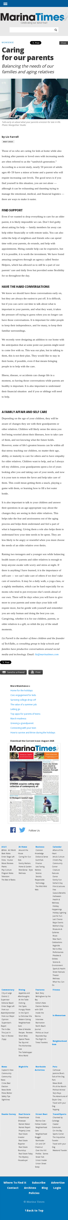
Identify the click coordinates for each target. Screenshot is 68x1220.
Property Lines (24, 1130)
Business (40, 847)
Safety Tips (6, 1096)
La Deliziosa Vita (25, 1016)
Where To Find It (14, 1182)
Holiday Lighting (59, 912)
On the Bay (57, 1130)
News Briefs (6, 1090)
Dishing (22, 1003)
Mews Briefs (57, 1083)
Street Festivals (59, 972)
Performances (58, 952)
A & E (4, 847)
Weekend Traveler (60, 1150)
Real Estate (24, 1114)
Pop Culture (7, 870)
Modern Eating (25, 1019)
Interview (39, 1019)
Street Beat (41, 1114)
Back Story (40, 993)
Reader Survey (9, 1114)
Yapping (56, 1109)
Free (54, 889)
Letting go (15, 709)
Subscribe (39, 1182)
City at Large (7, 993)
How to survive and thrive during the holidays (32, 732)
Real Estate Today (26, 1153)
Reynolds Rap (41, 1036)
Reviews (29, 1032)
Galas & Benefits (59, 893)
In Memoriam (59, 1015)
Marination (40, 1022)
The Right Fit (41, 1039)
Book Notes (6, 853)
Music (55, 935)
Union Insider (41, 1160)
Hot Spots (23, 1006)
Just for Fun (57, 916)
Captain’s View (7, 1070)
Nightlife (56, 945)
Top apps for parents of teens (25, 714)
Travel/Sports (59, 1114)
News (4, 1066)
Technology (40, 883)
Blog (45, 1188)
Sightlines (6, 1099)
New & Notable (25, 1029)
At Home (23, 847)
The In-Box (6, 1029)
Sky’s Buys (57, 1093)
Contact (12, 1188)
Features (40, 990)
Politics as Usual (42, 1032)
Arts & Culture (58, 856)
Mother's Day (58, 926)
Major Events (58, 922)
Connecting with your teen (23, 728)
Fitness (56, 990)
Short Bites (23, 1036)
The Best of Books (8, 880)
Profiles (38, 1153)
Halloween (57, 896)
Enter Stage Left (8, 856)
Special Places (24, 1039)
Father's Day (58, 883)
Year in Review (7, 1036)
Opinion (5, 1019)
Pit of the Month (59, 1086)
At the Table (23, 999)
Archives (30, 1188)
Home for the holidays (21, 690)
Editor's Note (41, 1003)
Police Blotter (7, 1093)
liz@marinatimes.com (47, 654)
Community (6, 1073)
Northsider (40, 1140)
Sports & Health (59, 968)
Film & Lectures (59, 886)
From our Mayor (8, 1016)
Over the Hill (41, 1150)
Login (57, 1188)
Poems (4, 866)
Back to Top (34, 1210)
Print (63, 43)
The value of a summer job (23, 704)
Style (31, 870)
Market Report (24, 1127)
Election (5, 1086)
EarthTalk (39, 860)
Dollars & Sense (42, 856)
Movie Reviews (7, 863)
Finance (39, 863)
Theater (56, 975)
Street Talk (40, 1157)
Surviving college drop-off (23, 700)
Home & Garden (25, 866)
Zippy (4, 1039)
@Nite (4, 850)
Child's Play (57, 860)
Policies (34, 1193)
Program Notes (7, 873)
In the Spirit (24, 1013)
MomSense (23, 870)
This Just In (6, 1032)
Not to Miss (57, 949)
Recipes (22, 1032)
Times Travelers (42, 1042)
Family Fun (57, 880)
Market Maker (24, 1124)
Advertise (58, 1182)
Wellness (22, 873)
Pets (55, 1066)
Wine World (23, 1055)
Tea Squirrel (23, 1042)
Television (5, 876)
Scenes (45, 1153)
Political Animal (59, 1090)
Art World (12, 850)
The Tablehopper (25, 1052)
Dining (22, 990)
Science (38, 873)
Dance (55, 876)
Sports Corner (58, 1134)
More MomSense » (20, 686)
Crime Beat (6, 1083)
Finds (38, 1117)
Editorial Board (7, 1003)
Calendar (57, 847)
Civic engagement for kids (23, 695)
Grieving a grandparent (21, 723)
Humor (10, 860)
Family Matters (25, 863)
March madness (18, 718)
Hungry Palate (24, 1009)
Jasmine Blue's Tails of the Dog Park (58, 1076)
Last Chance (57, 919)
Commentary (8, 990)
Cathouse (56, 1070)
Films (4, 860)
